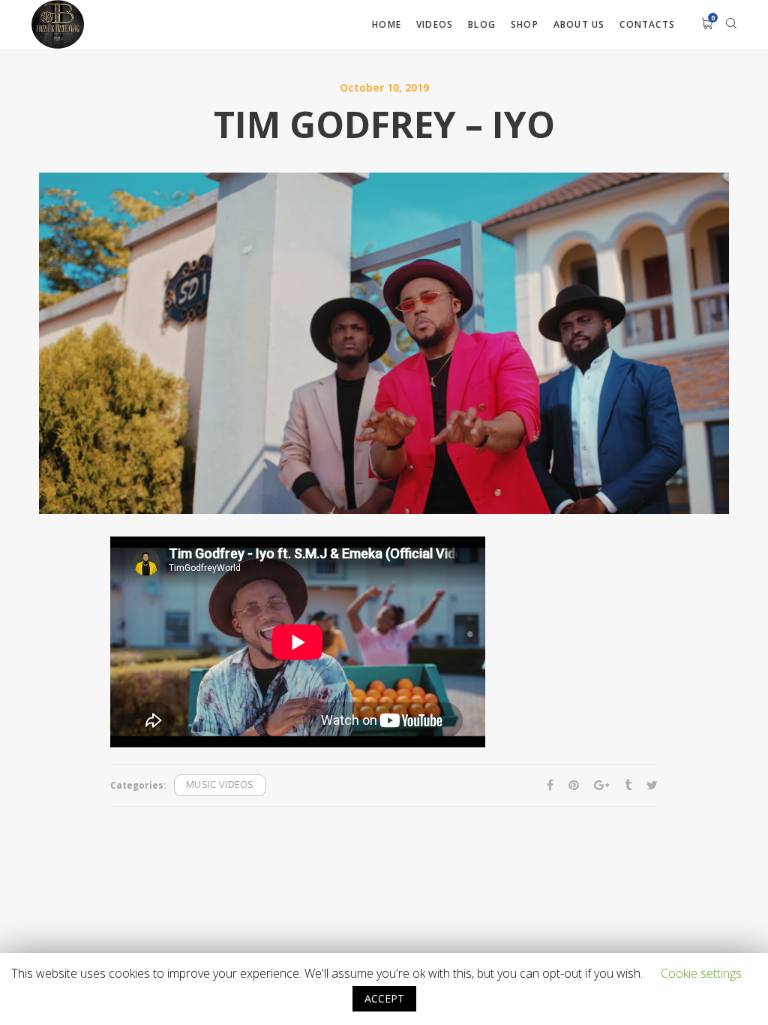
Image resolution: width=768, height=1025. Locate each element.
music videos (220, 784)
